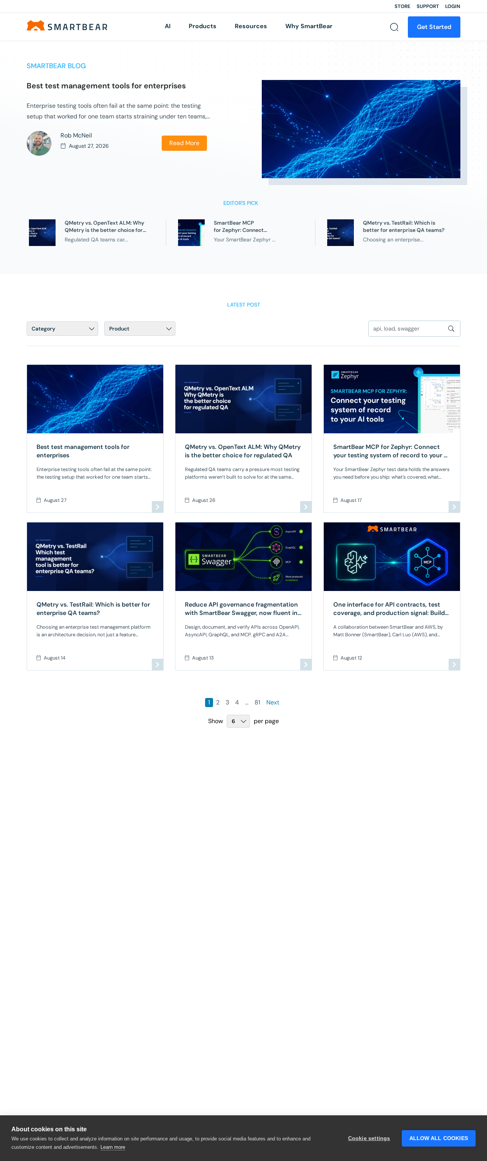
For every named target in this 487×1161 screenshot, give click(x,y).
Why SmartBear (309, 26)
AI (167, 26)
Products (202, 26)
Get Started (434, 27)
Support (428, 6)
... (246, 702)
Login (452, 6)
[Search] (394, 27)
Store (403, 6)
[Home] (67, 25)
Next (272, 702)
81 (257, 702)
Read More (184, 143)
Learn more (112, 1147)
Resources (251, 26)
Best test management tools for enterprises (107, 86)
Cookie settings (369, 1138)
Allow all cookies (438, 1138)
